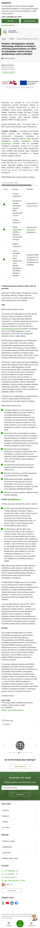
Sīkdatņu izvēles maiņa (10, 858)
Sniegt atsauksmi (20, 766)
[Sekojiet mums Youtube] (7, 903)
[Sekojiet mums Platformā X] (3, 903)
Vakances (5, 810)
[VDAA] (18, 33)
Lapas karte (6, 853)
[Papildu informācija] (17, 871)
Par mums (6, 827)
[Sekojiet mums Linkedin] (11, 903)
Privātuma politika (8, 841)
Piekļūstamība (7, 847)
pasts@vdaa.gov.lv (10, 877)
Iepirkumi (5, 816)
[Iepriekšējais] (4, 745)
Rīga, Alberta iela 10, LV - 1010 (14, 881)
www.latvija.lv (17, 230)
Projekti (5, 822)
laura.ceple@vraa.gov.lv (16, 710)
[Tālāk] (35, 745)
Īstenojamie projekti (8, 72)
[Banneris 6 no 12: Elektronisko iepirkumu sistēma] (20, 745)
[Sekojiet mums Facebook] (16, 903)
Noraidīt (10, 21)
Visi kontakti (12, 890)
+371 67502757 (9, 874)
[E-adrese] (6, 884)
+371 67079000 (9, 871)
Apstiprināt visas (29, 21)
